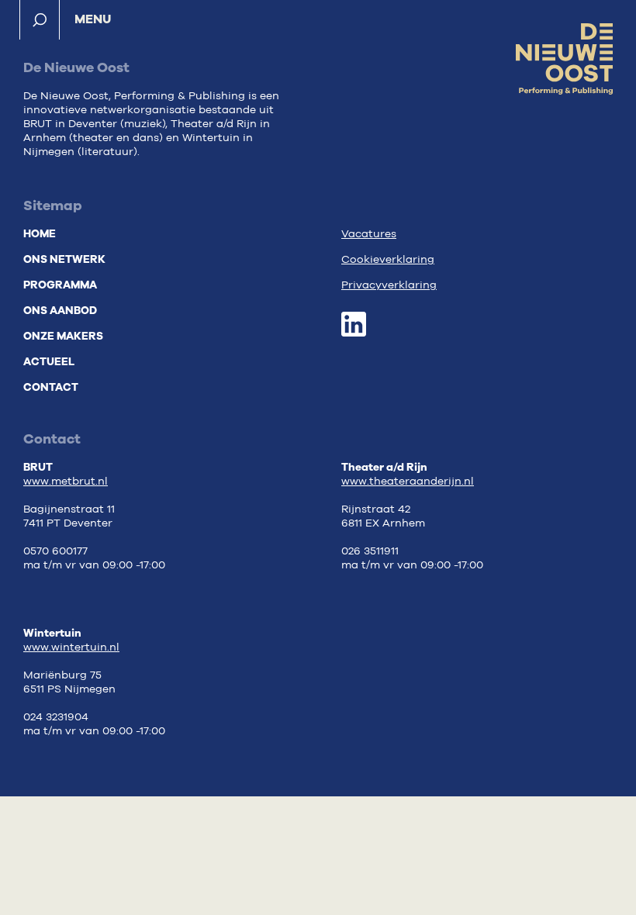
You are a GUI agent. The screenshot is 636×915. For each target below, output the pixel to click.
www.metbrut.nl (65, 481)
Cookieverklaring (387, 259)
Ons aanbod (60, 310)
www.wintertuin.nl (71, 647)
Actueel (48, 361)
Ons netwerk (64, 259)
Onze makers (63, 336)
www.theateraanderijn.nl (407, 481)
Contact (50, 387)
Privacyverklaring (389, 285)
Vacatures (368, 234)
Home (39, 233)
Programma (60, 285)
